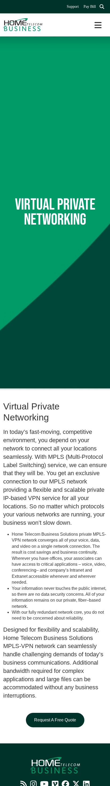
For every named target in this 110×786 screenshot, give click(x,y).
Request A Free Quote (55, 720)
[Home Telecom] (27, 24)
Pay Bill (90, 7)
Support (73, 7)
